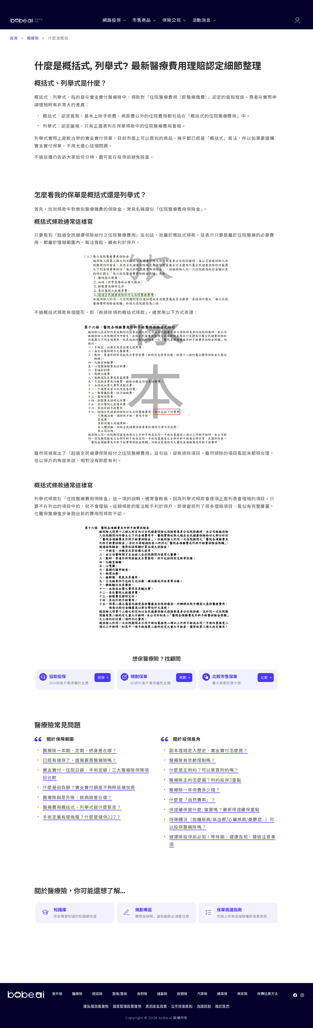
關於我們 (222, 1006)
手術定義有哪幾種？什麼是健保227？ (82, 817)
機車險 (222, 994)
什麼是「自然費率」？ (192, 800)
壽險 (38, 994)
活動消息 (201, 20)
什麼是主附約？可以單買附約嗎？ (203, 770)
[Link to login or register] (297, 20)
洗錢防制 (204, 1006)
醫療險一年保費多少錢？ (194, 790)
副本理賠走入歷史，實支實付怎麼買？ (208, 750)
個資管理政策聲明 (127, 1006)
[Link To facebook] (295, 995)
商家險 (242, 994)
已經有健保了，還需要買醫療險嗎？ (80, 760)
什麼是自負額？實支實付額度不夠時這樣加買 (89, 787)
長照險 (142, 994)
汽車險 (202, 994)
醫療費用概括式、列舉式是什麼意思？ (82, 807)
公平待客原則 (182, 1006)
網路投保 (111, 20)
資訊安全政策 (156, 1006)
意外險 (57, 994)
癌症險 (97, 994)
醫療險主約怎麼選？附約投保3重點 (205, 780)
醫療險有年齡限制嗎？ (192, 760)
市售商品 (141, 20)
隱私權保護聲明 (96, 1006)
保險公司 (171, 20)
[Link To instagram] (302, 995)
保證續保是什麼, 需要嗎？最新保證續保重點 (214, 809)
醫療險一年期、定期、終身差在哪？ (80, 750)
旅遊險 (182, 994)
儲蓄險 (162, 994)
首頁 (14, 38)
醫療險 (33, 38)
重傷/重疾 (119, 994)
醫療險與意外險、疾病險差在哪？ (77, 797)
